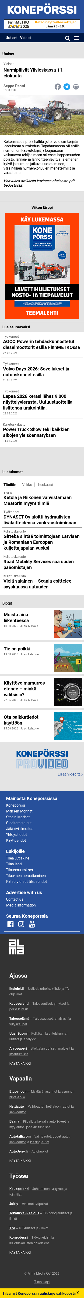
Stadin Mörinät (18, 817)
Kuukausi (45, 484)
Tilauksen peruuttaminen (26, 876)
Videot (25, 37)
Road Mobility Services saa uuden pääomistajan (39, 564)
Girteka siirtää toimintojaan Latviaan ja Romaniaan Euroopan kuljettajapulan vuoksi (42, 542)
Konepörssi (15, 805)
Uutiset (12, 37)
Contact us (14, 899)
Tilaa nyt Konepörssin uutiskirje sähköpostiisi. (41, 1293)
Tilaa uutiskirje (17, 858)
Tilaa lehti (14, 864)
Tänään (10, 484)
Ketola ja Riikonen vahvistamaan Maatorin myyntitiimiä (38, 500)
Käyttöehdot (16, 840)
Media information (21, 905)
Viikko (27, 484)
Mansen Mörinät (19, 811)
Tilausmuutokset (19, 870)
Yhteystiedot (16, 834)
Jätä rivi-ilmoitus (19, 829)
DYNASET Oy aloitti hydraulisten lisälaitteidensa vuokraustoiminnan (40, 520)
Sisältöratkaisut (19, 823)
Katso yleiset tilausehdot (26, 881)
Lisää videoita (70, 774)
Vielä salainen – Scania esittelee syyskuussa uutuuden (37, 584)
